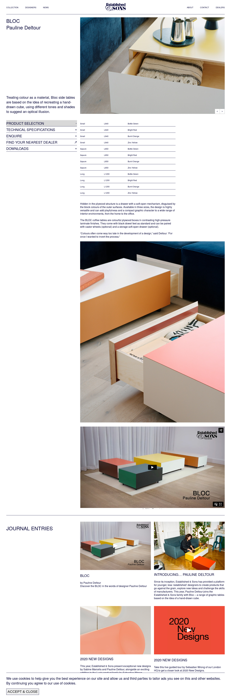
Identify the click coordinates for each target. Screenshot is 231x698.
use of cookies (64, 683)
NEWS (46, 7)
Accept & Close (23, 692)
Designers (30, 7)
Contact (204, 7)
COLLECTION (12, 7)
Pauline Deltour (23, 27)
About (190, 7)
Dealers (220, 7)
